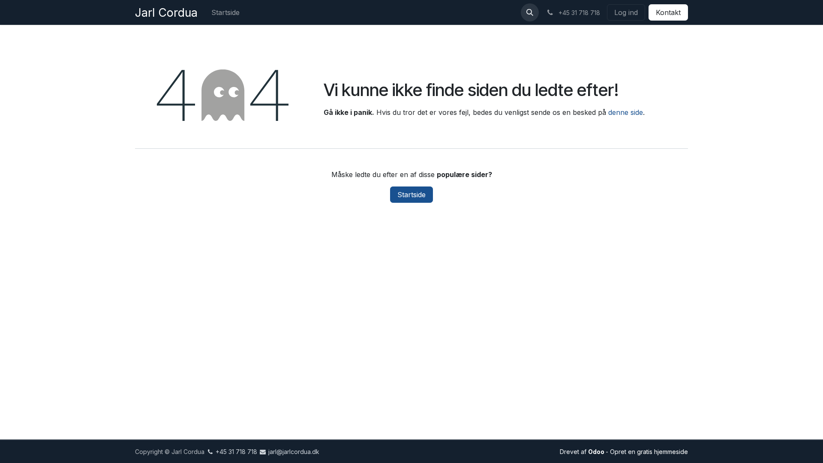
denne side (625, 112)
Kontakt (668, 12)
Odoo (597, 451)
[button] (530, 12)
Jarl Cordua (166, 12)
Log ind (626, 12)
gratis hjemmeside (662, 451)
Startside (411, 194)
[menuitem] (225, 12)
